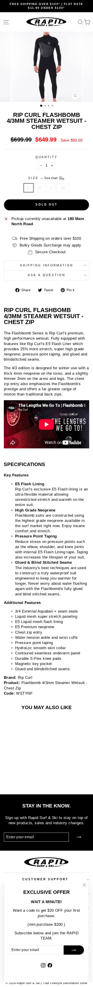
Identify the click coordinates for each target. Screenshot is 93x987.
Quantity (46, 157)
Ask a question (46, 275)
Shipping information (46, 265)
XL (63, 188)
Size (43, 178)
